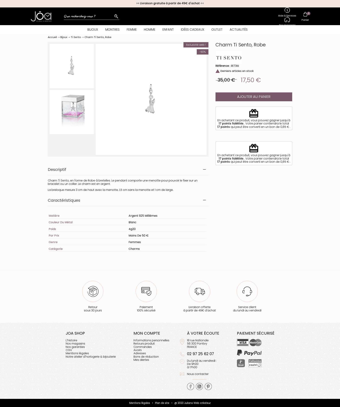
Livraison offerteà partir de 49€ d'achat (199, 308)
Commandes (143, 347)
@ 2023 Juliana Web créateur (192, 403)
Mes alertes (141, 360)
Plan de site (162, 403)
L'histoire (71, 340)
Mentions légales (77, 353)
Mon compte (147, 333)
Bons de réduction (146, 357)
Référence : (223, 65)
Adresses (140, 353)
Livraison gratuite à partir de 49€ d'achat (170, 3)
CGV (69, 350)
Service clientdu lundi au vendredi (247, 308)
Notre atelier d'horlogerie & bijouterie (91, 357)
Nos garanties (75, 347)
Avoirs (138, 350)
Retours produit (144, 343)
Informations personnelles (151, 340)
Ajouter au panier (253, 96)
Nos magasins (75, 343)
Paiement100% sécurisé (146, 308)
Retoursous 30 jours (93, 308)
